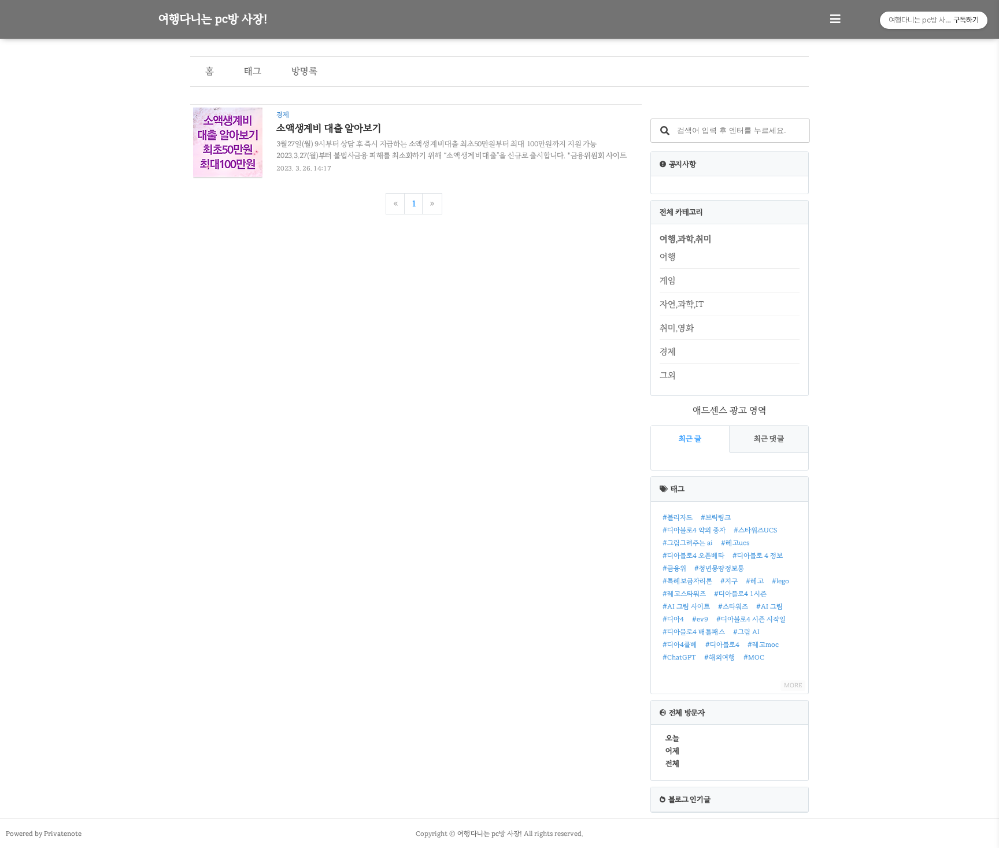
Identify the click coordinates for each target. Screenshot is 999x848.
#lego (780, 581)
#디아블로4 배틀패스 (694, 632)
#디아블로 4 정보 (757, 555)
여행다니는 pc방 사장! (212, 19)
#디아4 (673, 619)
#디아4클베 (680, 644)
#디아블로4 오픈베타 (693, 555)
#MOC (753, 657)
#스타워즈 (733, 606)
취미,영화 (677, 328)
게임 (668, 280)
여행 (668, 256)
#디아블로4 (722, 644)
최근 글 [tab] (690, 438)
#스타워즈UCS (755, 530)
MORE (793, 685)
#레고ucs (735, 543)
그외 (668, 375)
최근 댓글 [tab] (769, 438)
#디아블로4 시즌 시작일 (751, 619)
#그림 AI (746, 632)
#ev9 (700, 619)
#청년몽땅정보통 (719, 568)
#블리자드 (678, 517)
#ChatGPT (679, 657)
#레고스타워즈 (684, 594)
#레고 (755, 581)
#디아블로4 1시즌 (740, 594)
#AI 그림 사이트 (686, 606)
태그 (252, 71)
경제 (668, 351)
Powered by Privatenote (44, 834)
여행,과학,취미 (686, 239)
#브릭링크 (716, 517)
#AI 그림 (769, 606)
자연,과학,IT (682, 304)
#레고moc (763, 644)
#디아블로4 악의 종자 (694, 530)
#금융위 (674, 568)
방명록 (304, 71)
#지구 (729, 581)
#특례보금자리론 (687, 581)
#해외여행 (719, 657)
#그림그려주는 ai (688, 543)
